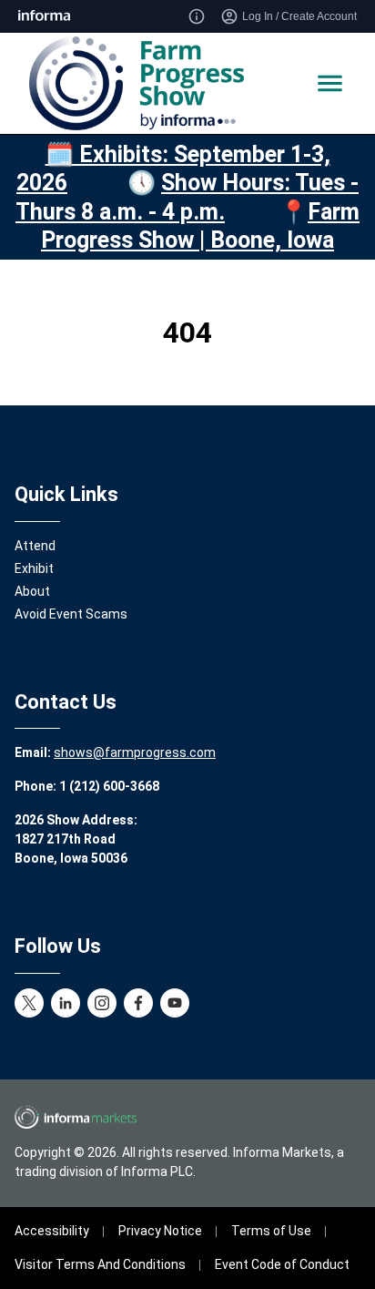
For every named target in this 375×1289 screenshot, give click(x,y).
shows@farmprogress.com (135, 752)
